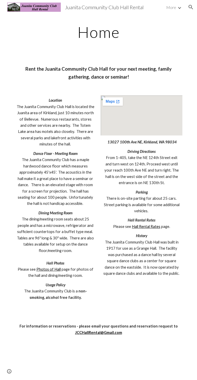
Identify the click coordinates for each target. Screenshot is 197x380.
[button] (191, 7)
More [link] (171, 7)
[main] (98, 32)
